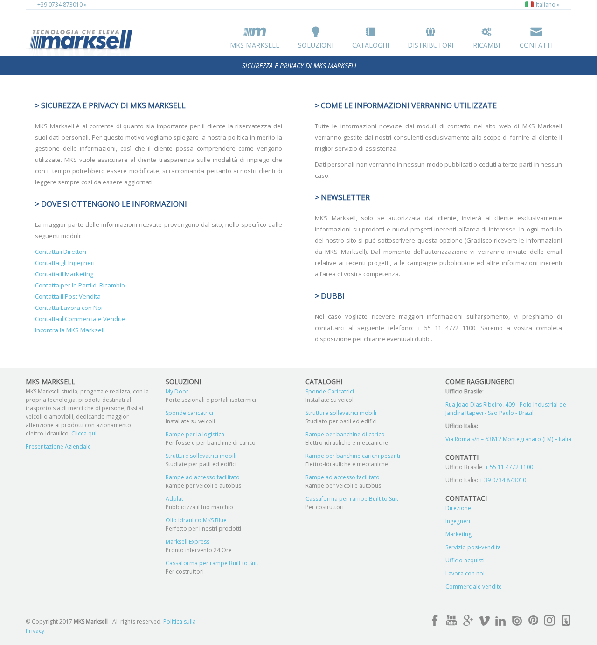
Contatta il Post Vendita (68, 296)
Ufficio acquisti (465, 560)
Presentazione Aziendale (58, 446)
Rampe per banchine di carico (345, 434)
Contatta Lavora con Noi (69, 307)
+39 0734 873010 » (62, 4)
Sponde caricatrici (189, 413)
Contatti (536, 45)
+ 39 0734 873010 (502, 480)
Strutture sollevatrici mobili (201, 456)
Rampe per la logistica (195, 434)
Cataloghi (370, 45)
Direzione (458, 508)
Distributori (430, 45)
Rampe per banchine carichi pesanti (352, 456)
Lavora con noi (465, 573)
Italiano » (547, 4)
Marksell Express (187, 542)
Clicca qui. (84, 433)
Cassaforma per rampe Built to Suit (212, 563)
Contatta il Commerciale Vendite (80, 319)
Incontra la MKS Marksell (69, 330)
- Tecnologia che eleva (82, 40)
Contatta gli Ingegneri (65, 263)
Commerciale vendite (473, 586)
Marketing (458, 534)
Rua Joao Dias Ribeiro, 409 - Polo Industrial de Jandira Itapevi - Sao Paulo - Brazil (505, 408)
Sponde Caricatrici (329, 391)
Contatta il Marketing (64, 274)
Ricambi (486, 45)
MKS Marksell (254, 45)
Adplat (174, 499)
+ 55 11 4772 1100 (509, 467)
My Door (177, 391)
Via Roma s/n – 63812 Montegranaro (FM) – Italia (508, 439)
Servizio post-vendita (473, 547)
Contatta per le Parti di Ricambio (80, 285)
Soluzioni (315, 45)
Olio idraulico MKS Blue (196, 520)
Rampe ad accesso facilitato (203, 477)
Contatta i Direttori (60, 251)
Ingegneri (457, 521)
